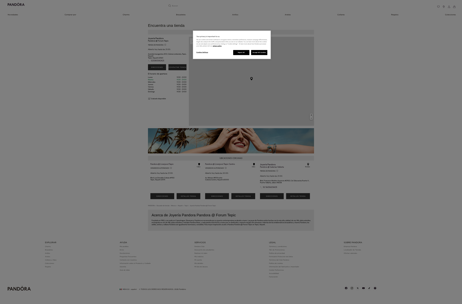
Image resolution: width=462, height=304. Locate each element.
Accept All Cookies (259, 52)
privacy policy (217, 46)
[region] (232, 44)
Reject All (241, 52)
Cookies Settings (202, 52)
